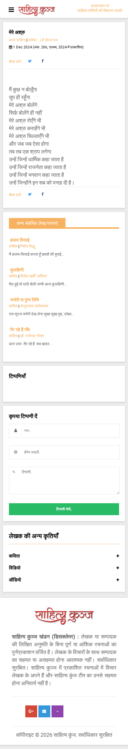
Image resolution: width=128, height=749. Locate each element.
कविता (32, 40)
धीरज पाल (51, 40)
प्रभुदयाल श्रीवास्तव (34, 306)
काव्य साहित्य (17, 40)
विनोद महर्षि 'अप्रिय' (33, 276)
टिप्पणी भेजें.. (64, 509)
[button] (29, 61)
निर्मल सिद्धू (27, 246)
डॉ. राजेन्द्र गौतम (32, 336)
